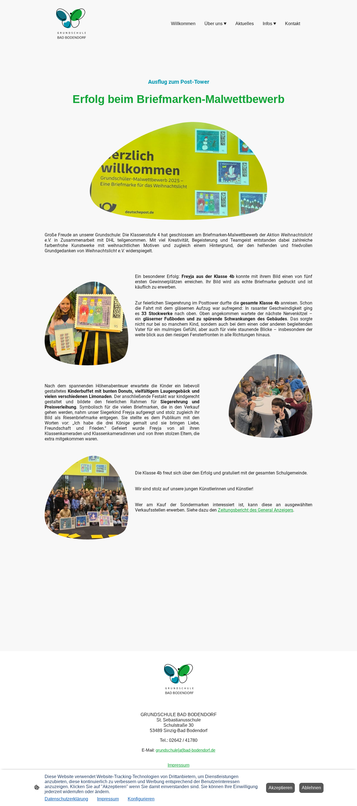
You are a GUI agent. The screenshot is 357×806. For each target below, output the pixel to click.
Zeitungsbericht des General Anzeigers (255, 510)
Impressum (108, 799)
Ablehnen (311, 787)
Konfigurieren (141, 799)
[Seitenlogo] (70, 23)
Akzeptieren (280, 787)
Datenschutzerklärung (66, 799)
